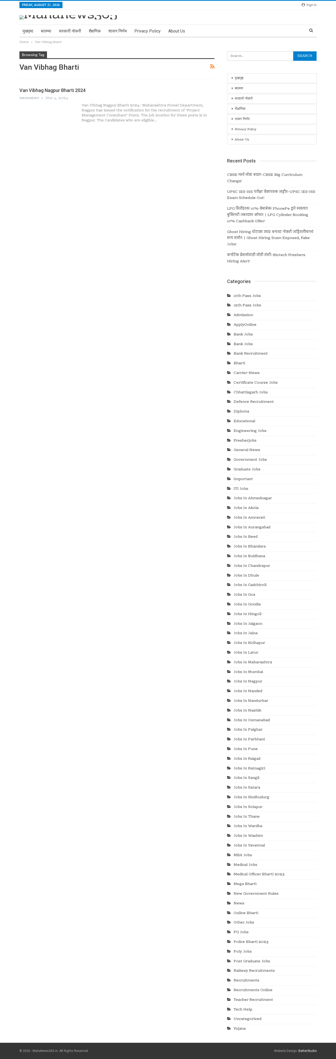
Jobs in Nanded (248, 691)
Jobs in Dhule (246, 576)
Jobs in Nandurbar (251, 701)
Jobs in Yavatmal (249, 846)
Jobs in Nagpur (248, 681)
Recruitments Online (253, 990)
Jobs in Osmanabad (252, 720)
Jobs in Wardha (248, 826)
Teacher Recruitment (253, 1000)
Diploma (241, 412)
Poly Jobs (243, 952)
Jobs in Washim (248, 836)
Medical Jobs (245, 865)
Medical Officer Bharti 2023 (259, 874)
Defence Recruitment (254, 402)
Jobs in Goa (244, 595)
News (239, 903)
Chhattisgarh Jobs (251, 392)
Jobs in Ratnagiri (249, 768)
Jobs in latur (246, 653)
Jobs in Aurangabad (252, 527)
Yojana (240, 1029)
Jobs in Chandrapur (252, 566)
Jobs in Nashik (247, 711)
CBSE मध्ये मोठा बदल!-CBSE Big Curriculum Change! (264, 178)
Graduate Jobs (247, 469)
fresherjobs (245, 441)
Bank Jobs (243, 335)
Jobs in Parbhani (249, 739)
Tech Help (243, 1010)
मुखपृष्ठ (28, 31)
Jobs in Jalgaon (248, 624)
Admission (243, 315)
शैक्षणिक (95, 31)
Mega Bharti (245, 884)
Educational (244, 421)
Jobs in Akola (246, 508)
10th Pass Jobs (247, 296)
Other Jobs (244, 923)
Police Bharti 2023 (251, 942)
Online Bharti (246, 913)
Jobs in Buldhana (249, 556)
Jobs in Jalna (246, 633)
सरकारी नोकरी (70, 31)
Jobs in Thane (247, 817)
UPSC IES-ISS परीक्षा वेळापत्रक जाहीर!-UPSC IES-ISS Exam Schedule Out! (271, 195)
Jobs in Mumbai (248, 672)
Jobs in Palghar (248, 730)
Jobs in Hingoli (247, 614)
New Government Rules (256, 894)
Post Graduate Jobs (252, 961)
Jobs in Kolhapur (249, 643)
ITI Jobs (241, 489)
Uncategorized (247, 1019)
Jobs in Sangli (246, 778)
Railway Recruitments (254, 971)
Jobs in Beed (246, 537)
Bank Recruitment (251, 354)
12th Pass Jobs (247, 305)
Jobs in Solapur (248, 807)
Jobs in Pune (246, 749)
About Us (176, 31)
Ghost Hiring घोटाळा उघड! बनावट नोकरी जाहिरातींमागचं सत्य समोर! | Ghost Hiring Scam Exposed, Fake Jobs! (270, 238)
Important (243, 479)
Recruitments (246, 980)
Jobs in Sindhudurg (251, 797)
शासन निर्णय (117, 31)
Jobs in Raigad (247, 759)
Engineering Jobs (250, 431)
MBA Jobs (243, 855)
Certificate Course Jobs (256, 383)
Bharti (239, 363)
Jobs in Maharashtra (253, 662)
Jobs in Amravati (249, 518)
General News (247, 450)
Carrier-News (247, 373)
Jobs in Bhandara (250, 547)
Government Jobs (250, 460)
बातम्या (46, 31)
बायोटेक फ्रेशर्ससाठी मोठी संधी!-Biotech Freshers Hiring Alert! (266, 258)
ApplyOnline (245, 325)
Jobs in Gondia (247, 604)
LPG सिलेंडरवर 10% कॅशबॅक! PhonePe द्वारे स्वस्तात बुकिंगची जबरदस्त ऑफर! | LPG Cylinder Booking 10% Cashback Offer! (267, 215)
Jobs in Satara (247, 788)
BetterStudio (307, 1051)
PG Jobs (241, 932)
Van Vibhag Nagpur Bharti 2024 (52, 90)
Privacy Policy (147, 31)
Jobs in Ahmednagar (253, 498)
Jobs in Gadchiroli (250, 585)
